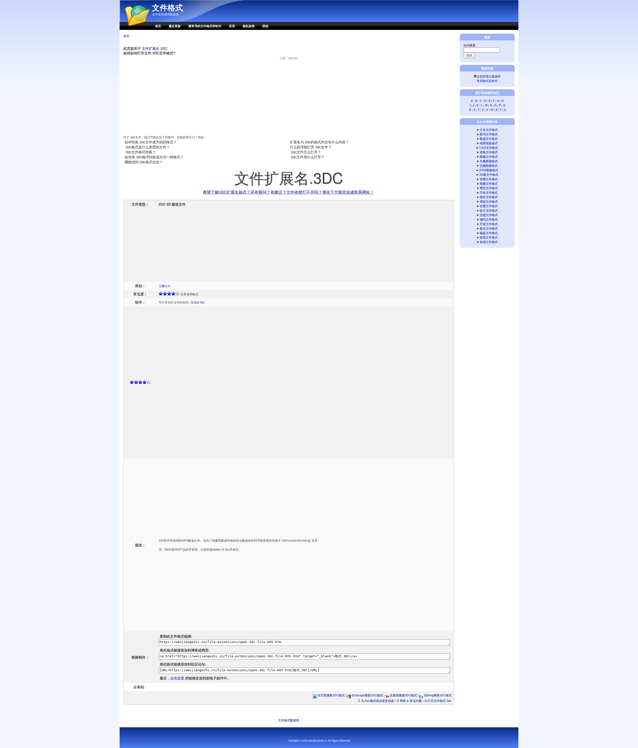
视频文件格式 (489, 183)
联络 (265, 26)
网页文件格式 (489, 188)
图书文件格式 (489, 134)
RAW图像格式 (488, 170)
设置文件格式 (489, 206)
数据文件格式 (489, 138)
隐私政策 (249, 26)
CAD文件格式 (488, 147)
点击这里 (177, 677)
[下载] (191, 302)
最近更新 (175, 26)
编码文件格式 (489, 219)
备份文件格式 (489, 228)
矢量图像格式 (489, 161)
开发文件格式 (489, 224)
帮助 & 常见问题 (411, 700)
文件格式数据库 (288, 720)
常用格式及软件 (487, 81)
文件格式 (167, 7)
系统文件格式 (489, 201)
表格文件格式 (489, 152)
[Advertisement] (288, 95)
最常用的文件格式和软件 (204, 26)
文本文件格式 (489, 129)
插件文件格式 (489, 197)
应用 (232, 26)
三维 (282, 58)
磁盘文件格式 (489, 233)
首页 (158, 26)
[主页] (135, 28)
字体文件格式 (489, 192)
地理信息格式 (489, 143)
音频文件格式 (489, 179)
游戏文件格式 (489, 237)
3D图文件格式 (488, 174)
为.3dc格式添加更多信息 (377, 700)
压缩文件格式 (489, 215)
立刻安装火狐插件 (489, 76)
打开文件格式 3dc (440, 700)
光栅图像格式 (489, 165)
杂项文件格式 (489, 242)
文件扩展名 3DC (154, 48)
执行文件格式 (489, 210)
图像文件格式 (489, 156)
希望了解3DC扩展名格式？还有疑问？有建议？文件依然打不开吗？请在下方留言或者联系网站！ (288, 192)
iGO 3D (293, 58)
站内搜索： (471, 45)
